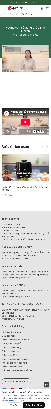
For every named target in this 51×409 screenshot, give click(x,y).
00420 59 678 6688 (24, 316)
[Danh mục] (4, 8)
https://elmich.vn (17, 227)
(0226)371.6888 (22, 258)
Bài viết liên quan (15, 147)
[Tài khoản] (42, 8)
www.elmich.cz (17, 319)
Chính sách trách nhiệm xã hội (15, 339)
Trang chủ (6, 14)
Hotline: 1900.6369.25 (18, 381)
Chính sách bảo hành (11, 351)
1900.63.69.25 (14, 224)
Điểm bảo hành (9, 336)
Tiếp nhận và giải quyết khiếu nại (17, 370)
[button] (42, 146)
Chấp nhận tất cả (34, 405)
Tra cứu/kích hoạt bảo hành (14, 363)
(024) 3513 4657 (22, 277)
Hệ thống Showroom (11, 332)
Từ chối (13, 405)
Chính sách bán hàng (11, 347)
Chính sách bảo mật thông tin (15, 359)
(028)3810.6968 (22, 296)
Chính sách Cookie (16, 400)
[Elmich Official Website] (15, 8)
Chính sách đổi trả (10, 355)
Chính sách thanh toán (12, 366)
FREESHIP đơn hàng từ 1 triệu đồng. (25, 2)
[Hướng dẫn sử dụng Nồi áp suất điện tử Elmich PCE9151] (25, 167)
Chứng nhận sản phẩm (12, 343)
